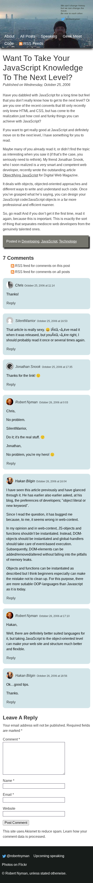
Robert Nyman (26, 402)
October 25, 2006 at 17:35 (57, 367)
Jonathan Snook (27, 367)
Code (9, 43)
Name (8, 780)
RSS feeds (33, 43)
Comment (11, 739)
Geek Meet (72, 36)
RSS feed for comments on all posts (42, 272)
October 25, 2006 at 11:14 (39, 285)
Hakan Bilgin (25, 675)
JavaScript (49, 241)
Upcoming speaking (49, 856)
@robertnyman (73, 19)
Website (9, 808)
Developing (30, 241)
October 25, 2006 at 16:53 (52, 321)
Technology (68, 241)
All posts (27, 36)
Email (8, 794)
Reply (11, 303)
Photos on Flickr (14, 864)
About (9, 36)
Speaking (49, 36)
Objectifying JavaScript (20, 175)
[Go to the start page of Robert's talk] (46, 24)
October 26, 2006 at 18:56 (52, 675)
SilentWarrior (25, 321)
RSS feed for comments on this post (42, 266)
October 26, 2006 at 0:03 (53, 402)
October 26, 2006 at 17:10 (54, 616)
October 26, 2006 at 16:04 (51, 481)
